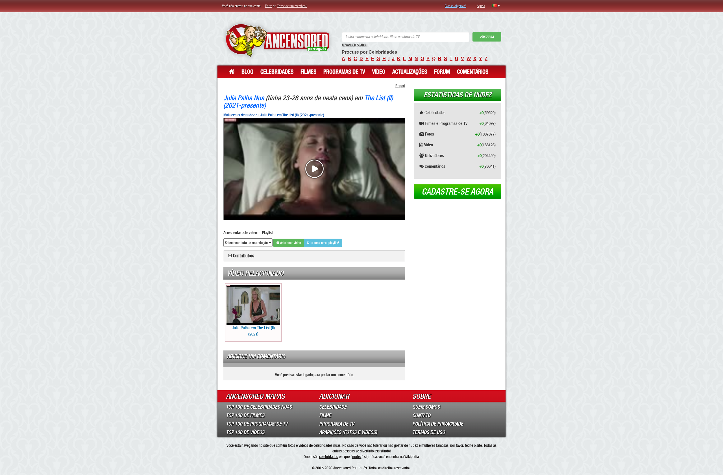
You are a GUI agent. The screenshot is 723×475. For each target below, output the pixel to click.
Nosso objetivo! (455, 6)
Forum (442, 72)
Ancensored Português (350, 468)
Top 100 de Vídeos (245, 432)
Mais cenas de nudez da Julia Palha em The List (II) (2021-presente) (273, 115)
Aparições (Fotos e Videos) (348, 432)
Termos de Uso (428, 432)
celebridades (328, 456)
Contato (421, 415)
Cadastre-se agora (457, 191)
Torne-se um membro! (292, 6)
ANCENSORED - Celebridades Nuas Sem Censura (277, 40)
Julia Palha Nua (243, 98)
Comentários (472, 72)
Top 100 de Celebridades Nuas (259, 407)
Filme (325, 415)
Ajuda (481, 6)
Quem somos (426, 407)
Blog (247, 72)
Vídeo (378, 72)
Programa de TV (336, 424)
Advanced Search (354, 45)
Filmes (308, 72)
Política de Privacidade (437, 424)
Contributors (243, 255)
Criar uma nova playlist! (323, 243)
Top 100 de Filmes (245, 415)
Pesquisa (487, 36)
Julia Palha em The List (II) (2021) (253, 330)
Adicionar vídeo (290, 243)
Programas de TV (344, 72)
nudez (357, 456)
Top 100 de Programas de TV (257, 424)
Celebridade (333, 407)
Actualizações (409, 72)
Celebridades (276, 72)
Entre (268, 6)
